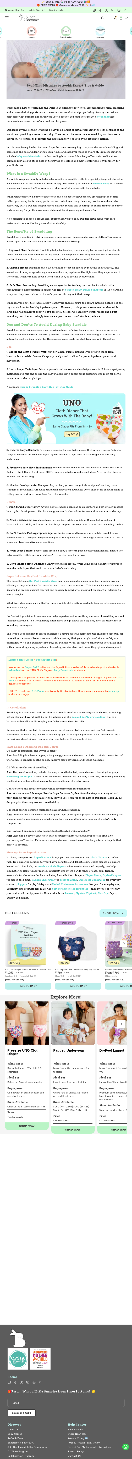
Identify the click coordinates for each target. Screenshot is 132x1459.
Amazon (69, 893)
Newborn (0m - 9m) (15, 10)
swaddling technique (19, 776)
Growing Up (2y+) (58, 10)
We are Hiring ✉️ (78, 1438)
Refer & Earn (15, 1438)
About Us (13, 1429)
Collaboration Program (21, 1456)
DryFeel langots (112, 875)
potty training (68, 879)
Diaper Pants (93, 875)
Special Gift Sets (46, 659)
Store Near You (77, 1433)
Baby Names (15, 1433)
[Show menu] (6, 18)
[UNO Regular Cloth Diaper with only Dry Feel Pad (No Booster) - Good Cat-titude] (78, 944)
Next (123, 943)
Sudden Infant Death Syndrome (84, 289)
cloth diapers (99, 857)
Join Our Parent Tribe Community (27, 1447)
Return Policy (76, 1451)
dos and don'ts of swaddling (89, 717)
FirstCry (103, 893)
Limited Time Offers (20, 659)
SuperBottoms (42, 857)
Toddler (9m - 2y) (36, 10)
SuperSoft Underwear (92, 879)
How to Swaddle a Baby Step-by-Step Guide (46, 387)
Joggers (22, 884)
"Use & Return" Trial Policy (84, 1442)
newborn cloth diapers (52, 866)
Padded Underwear (43, 879)
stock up (113, 691)
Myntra (80, 893)
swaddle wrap (101, 183)
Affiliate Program (18, 1451)
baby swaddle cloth (28, 156)
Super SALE (32, 667)
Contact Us (74, 1456)
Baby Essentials (63, 670)
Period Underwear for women (70, 884)
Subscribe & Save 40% (21, 1442)
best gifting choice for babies (70, 888)
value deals (15, 670)
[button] (121, 1024)
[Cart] (126, 17)
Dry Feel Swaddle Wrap (43, 581)
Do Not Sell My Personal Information (89, 1447)
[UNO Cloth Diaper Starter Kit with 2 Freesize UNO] (28, 944)
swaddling (103, 116)
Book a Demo (75, 1429)
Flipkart (91, 893)
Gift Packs (38, 691)
